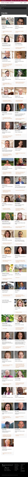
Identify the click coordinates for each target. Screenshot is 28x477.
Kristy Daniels (4, 112)
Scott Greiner (17, 185)
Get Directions (6, 468)
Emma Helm (17, 221)
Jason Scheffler (5, 378)
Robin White (4, 429)
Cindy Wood (4, 447)
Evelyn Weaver (5, 411)
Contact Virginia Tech (7, 470)
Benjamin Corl (17, 96)
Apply (13, 0)
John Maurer (17, 290)
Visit (15, 0)
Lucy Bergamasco (18, 43)
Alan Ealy (16, 112)
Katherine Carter (18, 59)
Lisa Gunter (4, 203)
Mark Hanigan (17, 203)
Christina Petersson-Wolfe (19, 340)
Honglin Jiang (4, 255)
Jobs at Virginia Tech (23, 471)
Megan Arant (4, 26)
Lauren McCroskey (5, 300)
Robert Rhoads (17, 359)
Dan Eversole (4, 148)
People (3, 5)
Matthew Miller (4, 323)
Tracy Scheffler (17, 378)
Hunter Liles (17, 273)
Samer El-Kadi (4, 130)
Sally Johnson (17, 255)
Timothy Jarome (18, 238)
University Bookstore (23, 470)
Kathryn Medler (17, 307)
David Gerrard (4, 185)
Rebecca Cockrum (5, 96)
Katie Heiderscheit (5, 221)
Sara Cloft (17, 77)
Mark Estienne (17, 130)
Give (18, 0)
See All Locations (7, 469)
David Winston (17, 429)
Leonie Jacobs (4, 238)
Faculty (5, 5)
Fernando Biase (5, 59)
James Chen (4, 77)
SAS (1, 5)
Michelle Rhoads (5, 359)
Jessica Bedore (5, 43)
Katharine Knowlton (5, 273)
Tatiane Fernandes (18, 148)
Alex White (17, 411)
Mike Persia (4, 340)
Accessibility (16, 470)
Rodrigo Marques (5, 290)
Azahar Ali (17, 26)
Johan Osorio (17, 323)
